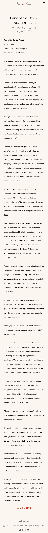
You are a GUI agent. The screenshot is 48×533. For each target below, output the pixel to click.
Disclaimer (34, 526)
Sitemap (42, 526)
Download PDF (24, 508)
